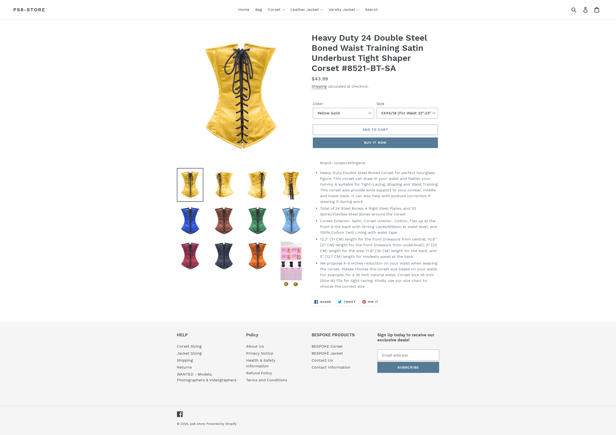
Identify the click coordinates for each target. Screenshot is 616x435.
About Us (255, 346)
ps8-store (29, 10)
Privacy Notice (259, 353)
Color (318, 103)
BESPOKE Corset (327, 346)
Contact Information (331, 367)
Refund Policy (259, 373)
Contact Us (322, 360)
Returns (184, 367)
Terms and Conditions (266, 380)
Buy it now (375, 142)
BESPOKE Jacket (327, 353)
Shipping (319, 86)
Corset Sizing (189, 346)
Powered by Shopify (221, 424)
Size (380, 103)
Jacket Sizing (189, 353)
